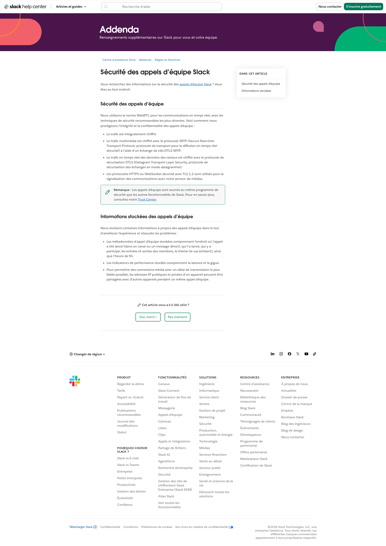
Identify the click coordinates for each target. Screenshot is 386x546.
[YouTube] (306, 354)
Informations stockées (256, 91)
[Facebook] (289, 354)
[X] (298, 354)
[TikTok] (315, 354)
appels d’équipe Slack (195, 84)
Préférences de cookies (156, 527)
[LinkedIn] (272, 354)
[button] (148, 317)
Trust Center (147, 199)
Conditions (130, 527)
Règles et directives (167, 60)
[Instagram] (281, 354)
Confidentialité (110, 527)
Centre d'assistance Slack (119, 60)
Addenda (145, 60)
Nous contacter (330, 6)
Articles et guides (69, 6)
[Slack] (74, 443)
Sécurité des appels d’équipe (261, 84)
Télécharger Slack (81, 527)
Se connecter (301, 6)
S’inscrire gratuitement (363, 6)
